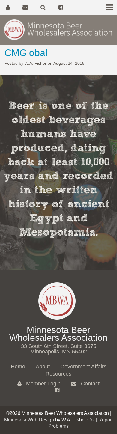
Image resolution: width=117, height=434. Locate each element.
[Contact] (25, 7)
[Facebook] (60, 7)
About (43, 367)
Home (18, 367)
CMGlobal (25, 52)
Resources (58, 374)
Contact (90, 384)
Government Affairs (83, 367)
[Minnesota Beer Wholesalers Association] (59, 29)
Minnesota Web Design (29, 419)
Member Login (43, 384)
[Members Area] (7, 7)
